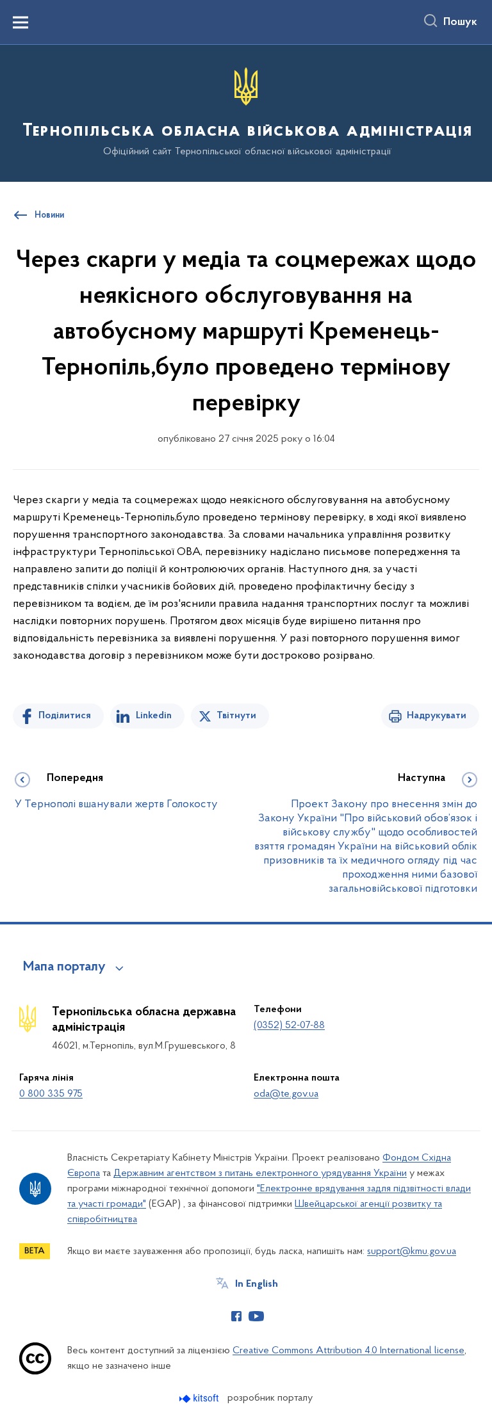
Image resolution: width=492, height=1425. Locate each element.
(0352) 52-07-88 (289, 1025)
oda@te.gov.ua (286, 1094)
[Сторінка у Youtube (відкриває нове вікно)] (256, 1316)
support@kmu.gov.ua (411, 1251)
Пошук (460, 22)
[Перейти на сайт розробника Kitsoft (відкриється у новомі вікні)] (200, 1398)
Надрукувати (436, 716)
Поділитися (64, 716)
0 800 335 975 (51, 1094)
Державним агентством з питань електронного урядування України (260, 1173)
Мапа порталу (64, 967)
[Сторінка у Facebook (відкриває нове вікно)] (236, 1316)
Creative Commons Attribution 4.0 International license (348, 1351)
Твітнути (236, 716)
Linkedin (154, 716)
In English (256, 1284)
